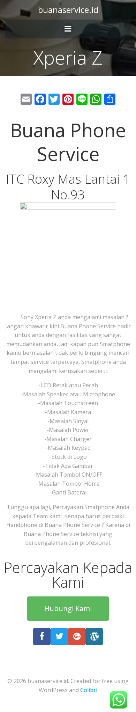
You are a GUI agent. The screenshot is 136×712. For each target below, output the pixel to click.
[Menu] (68, 29)
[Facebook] (42, 636)
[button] (68, 608)
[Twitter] (59, 636)
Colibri (88, 690)
